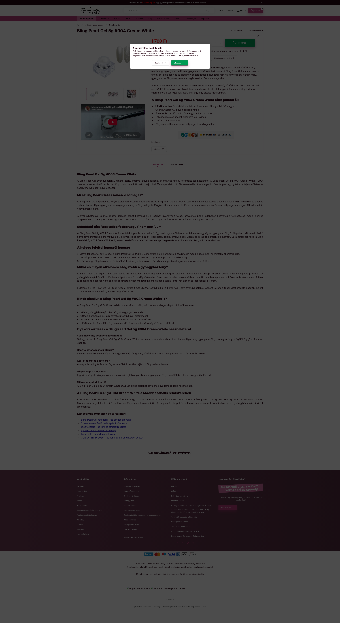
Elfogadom (178, 63)
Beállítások (159, 63)
